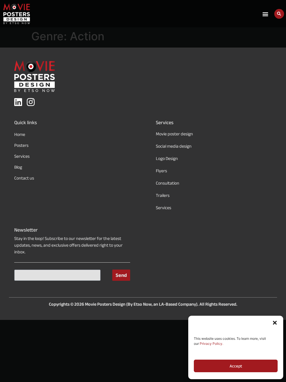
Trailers (163, 195)
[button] (275, 323)
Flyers (161, 170)
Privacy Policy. (211, 343)
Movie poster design (174, 133)
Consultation (167, 183)
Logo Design (167, 158)
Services (163, 207)
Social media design (174, 146)
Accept (236, 366)
